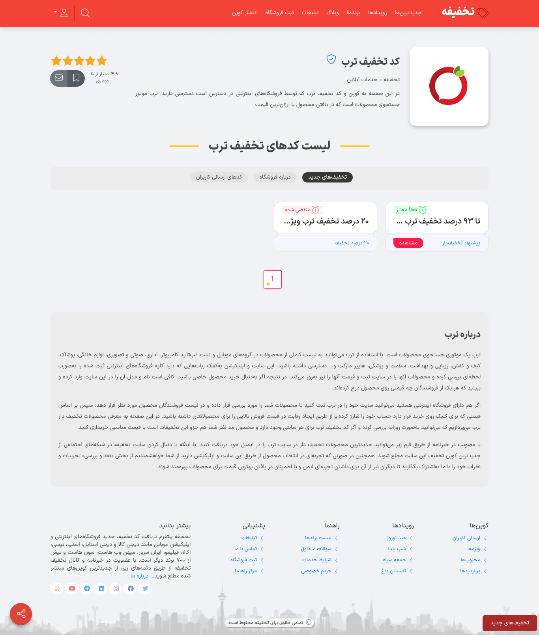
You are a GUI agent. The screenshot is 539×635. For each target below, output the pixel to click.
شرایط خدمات (316, 560)
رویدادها (377, 13)
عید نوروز (396, 538)
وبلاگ (332, 13)
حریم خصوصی (316, 571)
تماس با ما (245, 549)
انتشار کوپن (245, 13)
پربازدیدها (470, 571)
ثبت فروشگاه (280, 13)
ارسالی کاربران (466, 538)
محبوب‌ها (470, 560)
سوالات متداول (316, 549)
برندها (353, 13)
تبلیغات (310, 13)
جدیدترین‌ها (408, 13)
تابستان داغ (394, 571)
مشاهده (408, 243)
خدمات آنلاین (362, 80)
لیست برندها (318, 538)
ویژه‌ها (474, 549)
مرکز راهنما (246, 571)
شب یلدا (397, 549)
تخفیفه (458, 12)
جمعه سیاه (394, 560)
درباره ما (139, 576)
